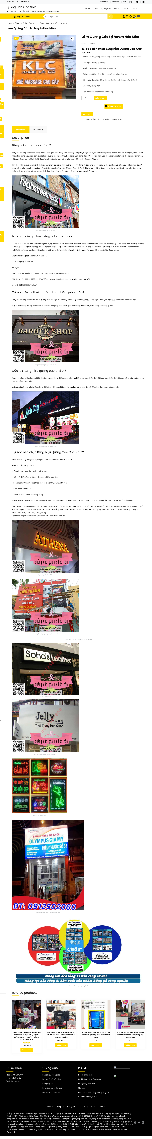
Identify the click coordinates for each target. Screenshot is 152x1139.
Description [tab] (20, 129)
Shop (96, 8)
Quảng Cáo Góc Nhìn (21, 7)
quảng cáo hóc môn (113, 119)
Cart (124, 2)
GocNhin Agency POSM (87, 1097)
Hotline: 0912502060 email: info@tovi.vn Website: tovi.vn (14, 1078)
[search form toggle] (144, 9)
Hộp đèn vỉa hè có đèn (51, 1092)
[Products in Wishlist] (127, 16)
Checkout (115, 2)
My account (104, 2)
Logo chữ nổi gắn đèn (51, 1079)
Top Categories (23, 16)
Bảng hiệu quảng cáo (51, 1075)
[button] (72, 39)
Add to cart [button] (26, 1050)
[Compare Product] (130, 16)
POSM (116, 8)
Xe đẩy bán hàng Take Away (90, 1079)
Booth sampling (85, 1075)
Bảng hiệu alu (48, 1083)
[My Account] (124, 16)
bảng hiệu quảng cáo (66, 165)
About (134, 8)
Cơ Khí (125, 8)
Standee (81, 1088)
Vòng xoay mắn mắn (86, 1083)
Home (87, 8)
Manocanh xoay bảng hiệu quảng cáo (93, 1092)
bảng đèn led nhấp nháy (52, 1088)
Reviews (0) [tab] (38, 129)
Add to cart (100, 98)
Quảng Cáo (106, 8)
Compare (87, 114)
